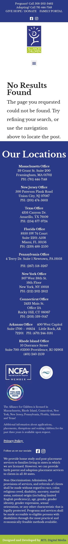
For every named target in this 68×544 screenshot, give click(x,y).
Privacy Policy (13, 441)
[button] (34, 63)
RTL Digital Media (53, 540)
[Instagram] (36, 18)
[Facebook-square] (31, 18)
